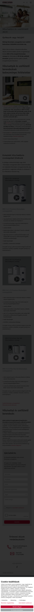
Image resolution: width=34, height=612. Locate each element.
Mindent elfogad (17, 607)
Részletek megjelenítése (7, 603)
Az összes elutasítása (17, 610)
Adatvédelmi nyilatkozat (25, 603)
